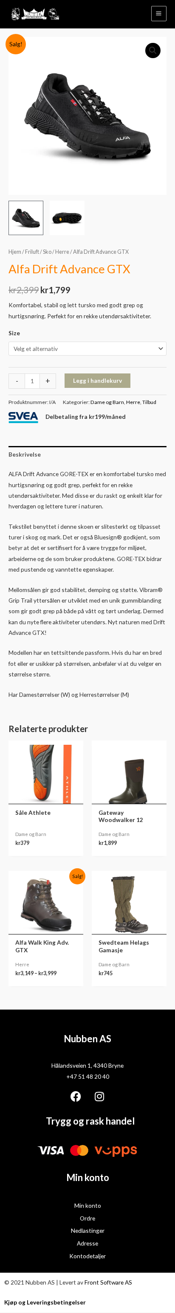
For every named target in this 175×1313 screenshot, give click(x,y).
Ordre (87, 1218)
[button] (153, 50)
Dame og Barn (107, 402)
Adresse (87, 1243)
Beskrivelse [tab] (24, 454)
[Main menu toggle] (159, 13)
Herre (62, 252)
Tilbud (149, 402)
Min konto (87, 1205)
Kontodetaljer (87, 1256)
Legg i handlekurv (97, 380)
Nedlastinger (87, 1230)
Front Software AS (108, 1282)
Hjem (14, 252)
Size (14, 333)
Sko (47, 252)
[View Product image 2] (67, 218)
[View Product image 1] (25, 218)
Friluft (32, 252)
